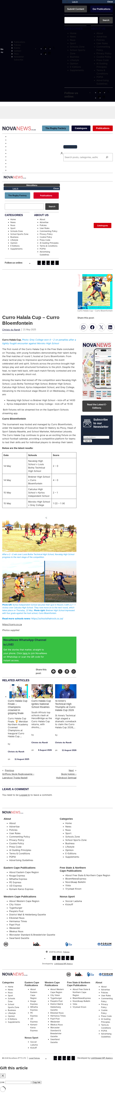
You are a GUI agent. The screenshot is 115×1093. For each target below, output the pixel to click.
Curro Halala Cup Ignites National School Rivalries (41, 703)
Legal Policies (34, 1058)
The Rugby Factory (55, 128)
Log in (75, 1)
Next (71, 770)
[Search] (107, 157)
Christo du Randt (11, 329)
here (25, 653)
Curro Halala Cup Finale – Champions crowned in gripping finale (17, 706)
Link (2, 1082)
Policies (66, 952)
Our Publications (101, 9)
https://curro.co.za (12, 624)
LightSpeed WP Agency (63, 964)
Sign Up (87, 441)
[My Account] (67, 1)
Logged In (24, 794)
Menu (2, 50)
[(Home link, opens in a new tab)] (14, 974)
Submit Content (75, 9)
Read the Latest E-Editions (97, 406)
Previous (9, 770)
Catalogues (81, 128)
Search (106, 20)
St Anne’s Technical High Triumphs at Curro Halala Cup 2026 (65, 705)
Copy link (36, 1082)
